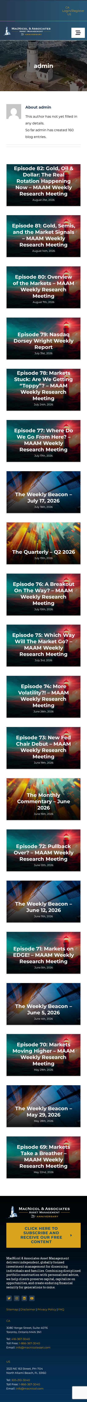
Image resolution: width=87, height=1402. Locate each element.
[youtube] (32, 1298)
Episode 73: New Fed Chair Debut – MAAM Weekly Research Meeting (43, 747)
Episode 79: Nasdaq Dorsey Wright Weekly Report (43, 340)
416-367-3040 (20, 1339)
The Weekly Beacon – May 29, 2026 (43, 1111)
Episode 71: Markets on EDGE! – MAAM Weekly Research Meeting (43, 955)
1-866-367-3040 (29, 1343)
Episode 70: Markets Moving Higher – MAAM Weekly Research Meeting (43, 1054)
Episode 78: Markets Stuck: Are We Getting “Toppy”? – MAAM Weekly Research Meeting (43, 385)
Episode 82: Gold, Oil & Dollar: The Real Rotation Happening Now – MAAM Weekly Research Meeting (43, 181)
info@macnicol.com (30, 1388)
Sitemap (12, 1309)
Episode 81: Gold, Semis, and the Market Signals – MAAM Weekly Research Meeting (43, 235)
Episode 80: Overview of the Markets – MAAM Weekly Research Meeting (43, 286)
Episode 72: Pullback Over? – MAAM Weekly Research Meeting (43, 852)
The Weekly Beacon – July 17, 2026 (43, 497)
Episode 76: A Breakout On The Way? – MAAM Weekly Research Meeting (43, 593)
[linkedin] (24, 1298)
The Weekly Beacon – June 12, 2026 (43, 907)
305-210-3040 (20, 1380)
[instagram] (16, 1298)
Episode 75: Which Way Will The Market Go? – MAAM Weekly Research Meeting (43, 644)
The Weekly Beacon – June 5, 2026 (43, 1009)
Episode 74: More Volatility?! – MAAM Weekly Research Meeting (43, 695)
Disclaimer (27, 1309)
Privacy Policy (46, 1309)
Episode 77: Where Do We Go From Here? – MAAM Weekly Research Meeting (43, 440)
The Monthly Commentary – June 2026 (43, 801)
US (69, 14)
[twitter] (9, 1298)
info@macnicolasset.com (33, 1347)
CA (67, 7)
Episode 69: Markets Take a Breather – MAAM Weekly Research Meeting (43, 1156)
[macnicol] (26, 28)
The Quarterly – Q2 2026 (43, 552)
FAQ (61, 1309)
